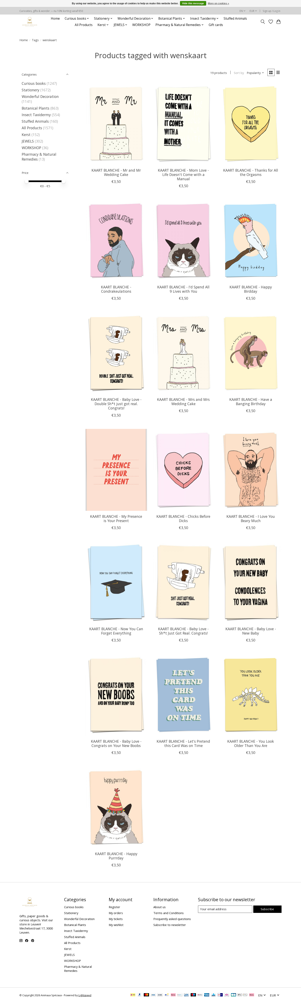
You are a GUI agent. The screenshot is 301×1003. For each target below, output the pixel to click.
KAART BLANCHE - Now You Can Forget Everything (116, 631)
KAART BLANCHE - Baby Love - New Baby (250, 631)
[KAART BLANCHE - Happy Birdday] (251, 240)
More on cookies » (218, 3)
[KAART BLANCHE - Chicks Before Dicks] (183, 470)
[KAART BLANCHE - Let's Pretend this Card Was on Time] (183, 695)
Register (114, 907)
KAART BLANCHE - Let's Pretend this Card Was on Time (183, 743)
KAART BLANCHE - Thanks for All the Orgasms (250, 172)
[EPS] (226, 995)
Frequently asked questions (172, 919)
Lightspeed (84, 995)
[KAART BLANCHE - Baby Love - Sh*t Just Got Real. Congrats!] (183, 582)
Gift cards (216, 25)
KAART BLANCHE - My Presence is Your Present (116, 518)
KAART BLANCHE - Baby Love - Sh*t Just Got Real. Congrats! (183, 631)
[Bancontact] (166, 995)
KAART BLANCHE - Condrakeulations (116, 289)
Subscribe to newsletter (169, 925)
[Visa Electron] (186, 995)
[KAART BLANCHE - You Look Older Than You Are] (251, 695)
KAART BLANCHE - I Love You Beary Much (250, 518)
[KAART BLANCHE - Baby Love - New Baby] (251, 582)
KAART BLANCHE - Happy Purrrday (116, 855)
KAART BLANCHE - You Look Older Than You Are (250, 743)
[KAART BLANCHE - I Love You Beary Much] (251, 470)
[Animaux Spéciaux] (29, 21)
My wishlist (116, 925)
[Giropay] (220, 995)
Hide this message (193, 3)
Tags (35, 40)
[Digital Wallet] (243, 995)
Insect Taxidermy (36, 114)
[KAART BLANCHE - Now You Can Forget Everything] (116, 582)
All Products (84, 25)
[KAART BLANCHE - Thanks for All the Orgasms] (251, 124)
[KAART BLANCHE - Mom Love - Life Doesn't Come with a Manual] (183, 124)
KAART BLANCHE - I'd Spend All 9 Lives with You (183, 289)
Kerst (26, 134)
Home (55, 18)
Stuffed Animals (235, 18)
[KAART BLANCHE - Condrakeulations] (116, 240)
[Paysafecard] (179, 995)
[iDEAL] (132, 995)
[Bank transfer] (160, 995)
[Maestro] (193, 995)
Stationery (30, 89)
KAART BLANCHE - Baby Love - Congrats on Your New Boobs (116, 743)
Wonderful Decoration (40, 96)
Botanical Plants (35, 108)
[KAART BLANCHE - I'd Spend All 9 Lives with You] (183, 240)
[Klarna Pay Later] (251, 995)
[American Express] (206, 995)
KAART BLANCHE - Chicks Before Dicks (183, 518)
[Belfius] (200, 995)
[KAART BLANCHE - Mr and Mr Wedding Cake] (116, 124)
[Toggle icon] (263, 21)
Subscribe (267, 909)
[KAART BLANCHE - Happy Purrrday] (116, 807)
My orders (116, 913)
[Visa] (153, 995)
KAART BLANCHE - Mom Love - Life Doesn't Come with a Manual (183, 174)
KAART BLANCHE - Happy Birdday (251, 289)
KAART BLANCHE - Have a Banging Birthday (250, 401)
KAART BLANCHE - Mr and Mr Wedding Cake (116, 172)
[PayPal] (139, 995)
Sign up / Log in (271, 11)
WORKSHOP (141, 25)
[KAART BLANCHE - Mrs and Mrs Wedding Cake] (183, 353)
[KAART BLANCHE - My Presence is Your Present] (116, 470)
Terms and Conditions (168, 913)
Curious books (34, 83)
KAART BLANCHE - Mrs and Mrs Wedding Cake (183, 401)
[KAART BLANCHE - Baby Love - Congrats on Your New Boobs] (116, 695)
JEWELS (28, 141)
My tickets (116, 919)
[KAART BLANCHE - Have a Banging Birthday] (251, 353)
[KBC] (213, 995)
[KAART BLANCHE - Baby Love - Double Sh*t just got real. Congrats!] (116, 353)
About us (159, 907)
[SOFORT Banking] (173, 995)
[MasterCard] (146, 995)
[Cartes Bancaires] (233, 995)
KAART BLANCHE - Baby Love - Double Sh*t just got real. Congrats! (116, 403)
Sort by (239, 73)
